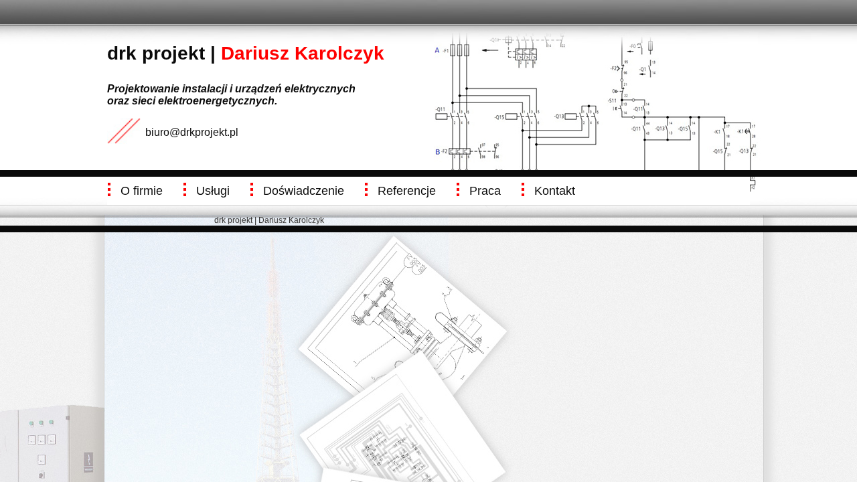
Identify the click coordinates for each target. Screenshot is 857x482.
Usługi (213, 190)
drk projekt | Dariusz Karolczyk (269, 220)
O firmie (142, 190)
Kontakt (554, 190)
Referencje (407, 190)
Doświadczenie (303, 190)
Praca (485, 190)
